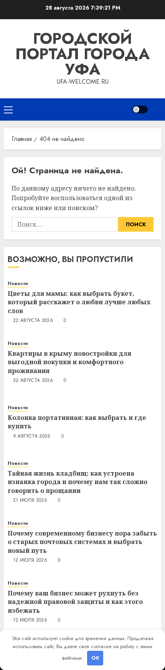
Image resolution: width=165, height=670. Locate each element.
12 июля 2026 (30, 560)
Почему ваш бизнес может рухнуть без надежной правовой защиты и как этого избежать (75, 602)
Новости (18, 283)
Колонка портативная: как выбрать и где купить (77, 421)
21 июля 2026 (30, 501)
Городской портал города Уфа (82, 53)
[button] (8, 109)
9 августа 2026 (32, 436)
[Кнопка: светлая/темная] (140, 109)
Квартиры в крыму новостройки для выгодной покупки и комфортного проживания (69, 362)
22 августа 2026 (33, 321)
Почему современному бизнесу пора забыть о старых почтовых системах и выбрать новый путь (82, 542)
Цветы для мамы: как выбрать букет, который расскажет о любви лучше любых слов (79, 302)
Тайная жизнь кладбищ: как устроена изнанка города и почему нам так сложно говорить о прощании (77, 482)
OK (95, 658)
